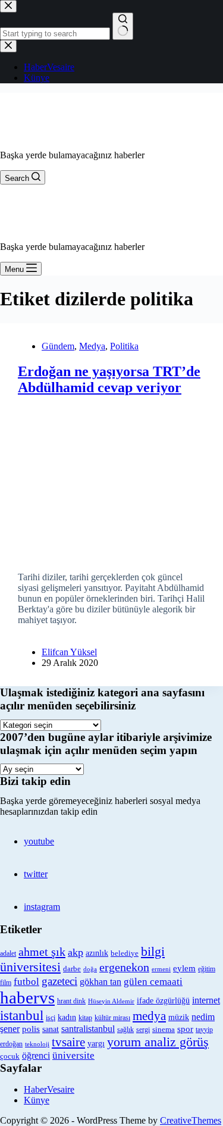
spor (185, 1029)
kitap (85, 1018)
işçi (50, 1018)
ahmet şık (41, 951)
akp (75, 952)
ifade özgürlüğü (163, 1000)
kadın (67, 1017)
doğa (90, 968)
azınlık (97, 953)
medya (149, 1016)
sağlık (125, 1030)
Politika (124, 346)
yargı (96, 1043)
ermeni (161, 968)
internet (206, 1000)
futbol (26, 981)
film (5, 982)
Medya (92, 346)
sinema (163, 1029)
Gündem (58, 346)
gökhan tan (100, 981)
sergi (143, 1029)
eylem (184, 968)
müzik (178, 1017)
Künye (36, 1100)
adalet (8, 954)
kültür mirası (112, 1018)
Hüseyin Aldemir (111, 1001)
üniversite (73, 1055)
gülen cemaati (153, 981)
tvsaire (68, 1042)
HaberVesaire (49, 1089)
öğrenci (36, 1055)
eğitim (206, 969)
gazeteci (59, 981)
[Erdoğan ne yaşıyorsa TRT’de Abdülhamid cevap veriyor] (111, 479)
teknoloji (37, 1044)
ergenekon (124, 967)
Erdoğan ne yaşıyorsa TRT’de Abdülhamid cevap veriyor (109, 379)
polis (31, 1029)
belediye (125, 953)
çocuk (10, 1056)
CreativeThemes (190, 1120)
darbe (72, 969)
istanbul (21, 1015)
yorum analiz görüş (158, 1042)
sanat (50, 1029)
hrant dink (71, 1001)
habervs (27, 997)
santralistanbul (88, 1029)
